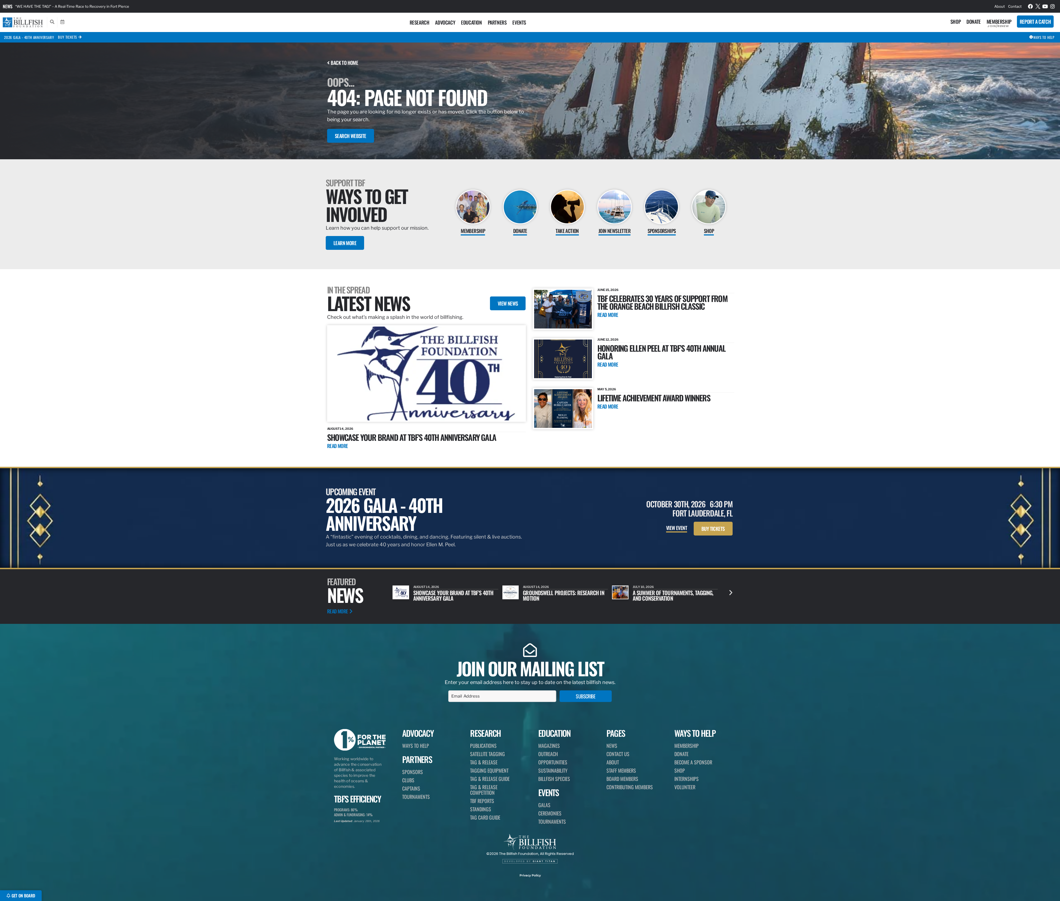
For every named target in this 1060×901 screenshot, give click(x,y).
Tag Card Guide (485, 817)
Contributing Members (629, 787)
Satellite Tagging (487, 753)
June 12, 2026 (608, 339)
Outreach (548, 753)
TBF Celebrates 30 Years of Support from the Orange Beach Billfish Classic (662, 302)
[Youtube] (1045, 6)
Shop (955, 21)
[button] (730, 592)
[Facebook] (1030, 6)
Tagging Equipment (489, 770)
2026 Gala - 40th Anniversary (29, 37)
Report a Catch (1035, 21)
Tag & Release (483, 762)
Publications (483, 745)
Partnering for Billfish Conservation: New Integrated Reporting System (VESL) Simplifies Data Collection (103, 6)
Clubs (408, 780)
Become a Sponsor (693, 762)
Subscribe (585, 696)
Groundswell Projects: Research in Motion (453, 595)
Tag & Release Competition (483, 789)
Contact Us (617, 753)
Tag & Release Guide (490, 778)
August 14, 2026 (340, 429)
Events (519, 22)
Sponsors (412, 771)
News (7, 6)
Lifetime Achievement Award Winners (653, 398)
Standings (480, 809)
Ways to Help (415, 745)
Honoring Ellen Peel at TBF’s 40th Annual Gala (661, 352)
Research (420, 22)
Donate (973, 21)
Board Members (622, 778)
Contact (1015, 6)
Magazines (549, 745)
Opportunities (552, 762)
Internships (686, 778)
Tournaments (416, 796)
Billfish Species (554, 778)
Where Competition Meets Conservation (661, 595)
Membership (999, 21)
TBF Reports (482, 800)
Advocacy (445, 22)
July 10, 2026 (533, 587)
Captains (411, 788)
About (999, 6)
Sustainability (553, 770)
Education (471, 22)
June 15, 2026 (608, 290)
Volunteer (684, 787)
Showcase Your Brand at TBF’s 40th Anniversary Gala (411, 437)
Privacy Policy (530, 875)
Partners (497, 22)
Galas (544, 805)
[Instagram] (1053, 6)
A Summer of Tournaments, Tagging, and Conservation (563, 595)
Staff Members (621, 770)
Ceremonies (549, 813)
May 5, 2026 (606, 389)
